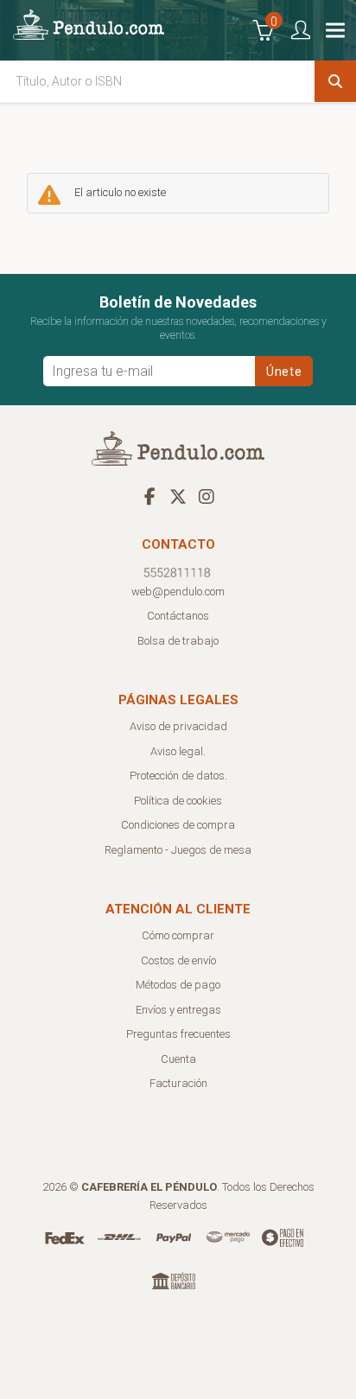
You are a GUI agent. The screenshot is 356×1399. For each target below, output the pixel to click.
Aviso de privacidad (178, 726)
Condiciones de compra (178, 824)
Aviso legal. (178, 751)
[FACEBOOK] (149, 496)
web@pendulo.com (178, 591)
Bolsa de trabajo (178, 640)
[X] (178, 496)
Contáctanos (178, 615)
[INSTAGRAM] (206, 496)
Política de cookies (178, 800)
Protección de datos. (178, 775)
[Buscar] (335, 81)
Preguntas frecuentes (178, 1033)
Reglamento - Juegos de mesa (178, 849)
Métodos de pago (178, 984)
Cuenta (178, 1058)
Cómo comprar (178, 935)
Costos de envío (178, 960)
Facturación (178, 1083)
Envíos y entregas (178, 1009)
